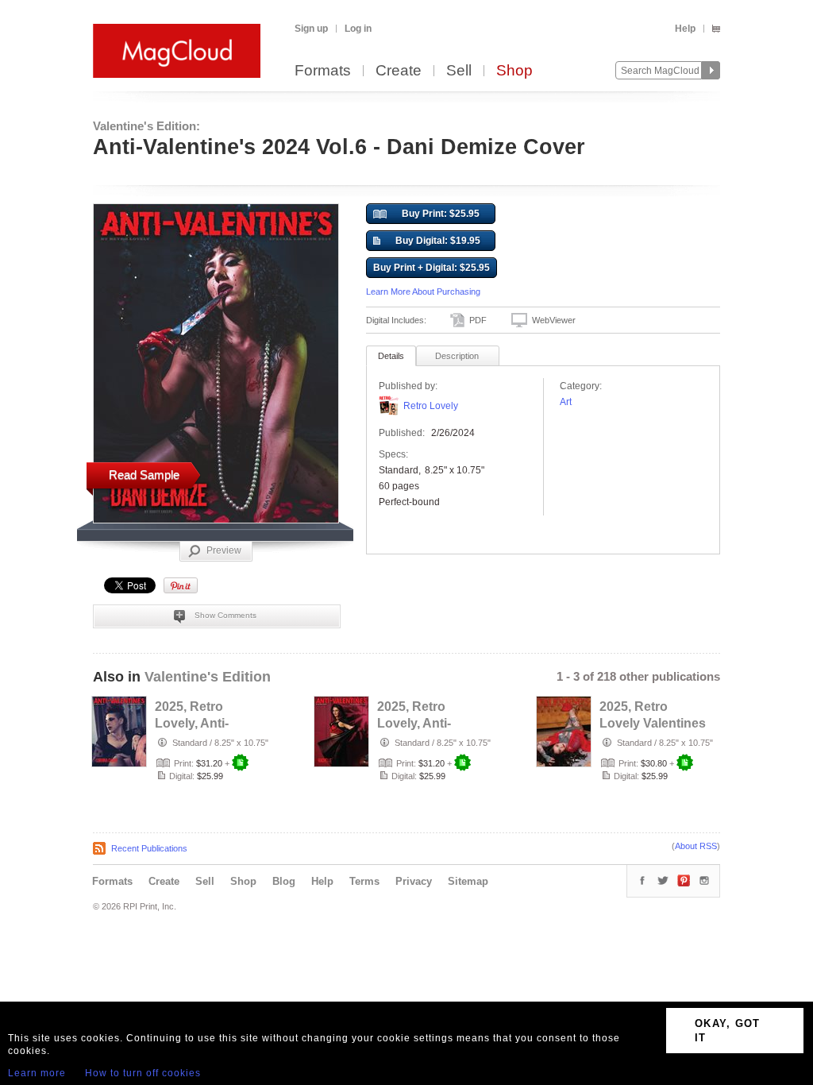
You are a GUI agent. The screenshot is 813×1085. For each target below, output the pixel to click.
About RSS (696, 846)
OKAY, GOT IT (728, 1030)
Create (399, 71)
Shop (514, 71)
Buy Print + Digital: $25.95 (431, 267)
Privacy (413, 881)
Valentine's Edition (207, 677)
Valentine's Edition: (146, 126)
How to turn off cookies (143, 1073)
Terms (364, 881)
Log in (358, 28)
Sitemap (468, 881)
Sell (459, 71)
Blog (283, 881)
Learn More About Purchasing (423, 291)
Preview (223, 550)
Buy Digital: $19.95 (437, 240)
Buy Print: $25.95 (441, 213)
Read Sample (144, 474)
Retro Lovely (430, 405)
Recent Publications (149, 848)
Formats (323, 71)
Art (566, 401)
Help (685, 28)
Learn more (37, 1073)
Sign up (311, 28)
